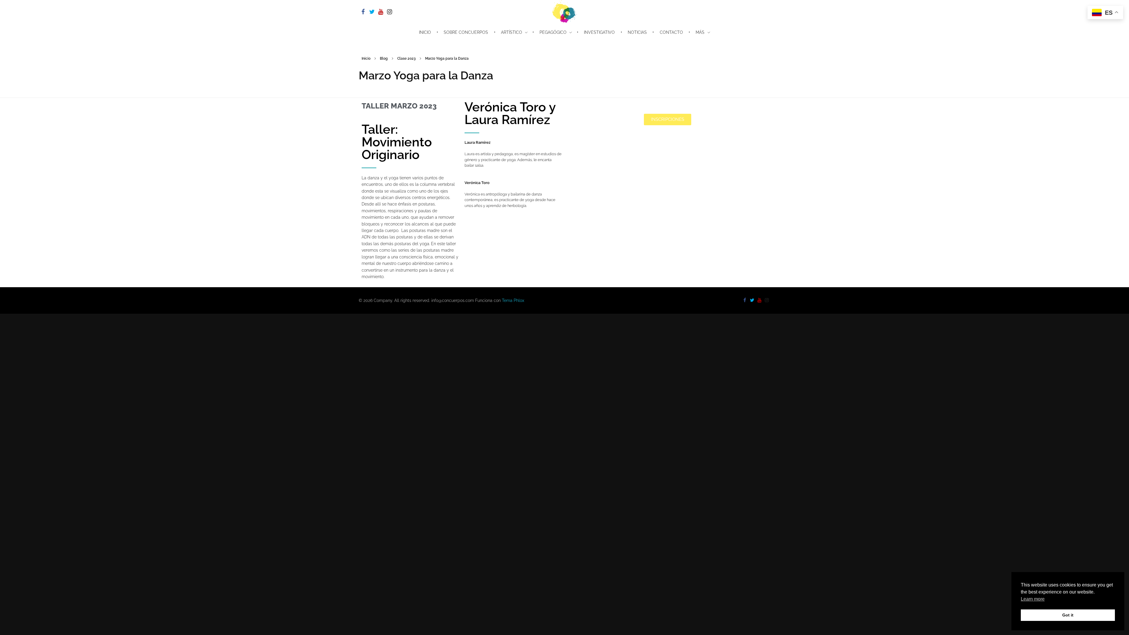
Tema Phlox (513, 300)
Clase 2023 (406, 58)
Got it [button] (1067, 615)
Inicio (366, 58)
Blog (384, 58)
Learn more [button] (1033, 598)
